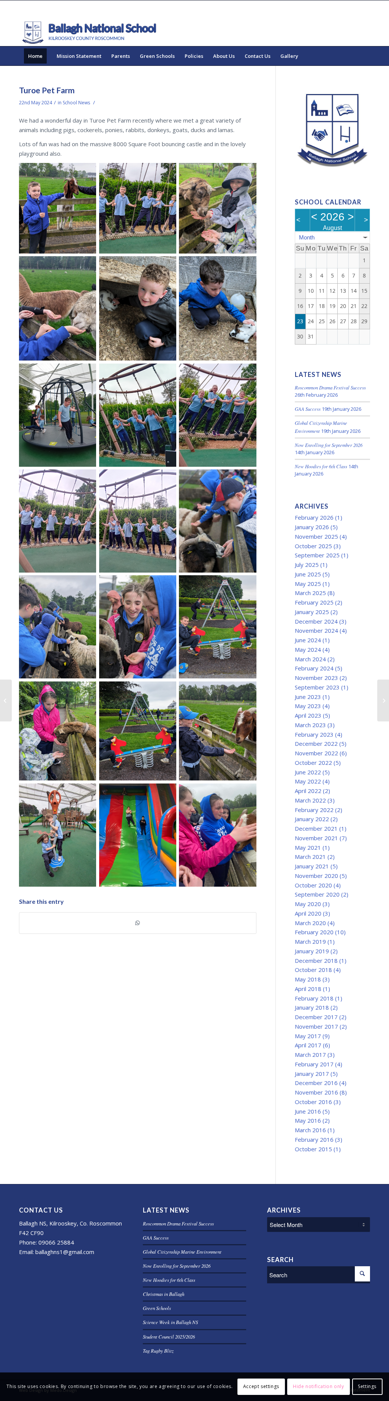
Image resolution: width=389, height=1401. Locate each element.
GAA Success (308, 408)
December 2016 (316, 1083)
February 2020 (314, 932)
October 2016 (313, 1102)
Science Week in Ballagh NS (170, 1322)
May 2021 (308, 847)
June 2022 (308, 772)
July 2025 (307, 564)
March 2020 (310, 923)
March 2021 (310, 856)
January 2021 (312, 866)
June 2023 (308, 696)
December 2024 (316, 621)
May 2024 (308, 649)
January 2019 (312, 951)
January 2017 (312, 1073)
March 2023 (310, 725)
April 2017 (308, 1045)
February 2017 (314, 1064)
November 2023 (316, 677)
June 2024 (308, 640)
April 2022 (308, 791)
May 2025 (308, 583)
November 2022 (316, 753)
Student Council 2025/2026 (169, 1336)
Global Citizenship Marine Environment (182, 1251)
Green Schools (157, 1308)
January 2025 (312, 612)
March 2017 (310, 1054)
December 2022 (316, 743)
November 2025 (316, 536)
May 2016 (308, 1120)
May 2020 (308, 904)
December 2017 (316, 1017)
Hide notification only (318, 1386)
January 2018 (312, 1007)
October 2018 (313, 969)
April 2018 (308, 989)
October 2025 (313, 546)
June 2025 (308, 574)
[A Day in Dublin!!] (6, 700)
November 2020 (316, 875)
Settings (367, 1386)
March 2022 (310, 800)
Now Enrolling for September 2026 (328, 445)
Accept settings (261, 1386)
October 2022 (313, 762)
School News (76, 102)
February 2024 (314, 668)
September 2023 (317, 687)
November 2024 (316, 630)
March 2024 (310, 659)
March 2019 (310, 941)
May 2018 (308, 979)
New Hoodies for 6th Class (321, 466)
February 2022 (314, 810)
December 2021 (316, 828)
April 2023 (308, 715)
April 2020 (308, 913)
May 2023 (308, 706)
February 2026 (314, 517)
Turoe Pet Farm (47, 90)
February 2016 (314, 1139)
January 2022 (312, 819)
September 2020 (317, 894)
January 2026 (312, 527)
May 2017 (308, 1036)
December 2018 (316, 960)
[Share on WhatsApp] (137, 923)
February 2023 (314, 734)
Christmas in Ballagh (163, 1294)
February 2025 (314, 602)
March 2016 (310, 1130)
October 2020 (313, 885)
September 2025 (317, 555)
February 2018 (314, 998)
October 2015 (313, 1149)
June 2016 (308, 1111)
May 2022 (308, 781)
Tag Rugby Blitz (158, 1350)
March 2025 (310, 593)
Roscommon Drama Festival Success (330, 387)
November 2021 (316, 838)
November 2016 (316, 1092)
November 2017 (316, 1026)
